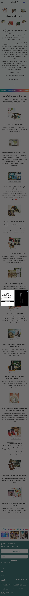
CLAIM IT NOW (7, 301)
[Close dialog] (27, 290)
